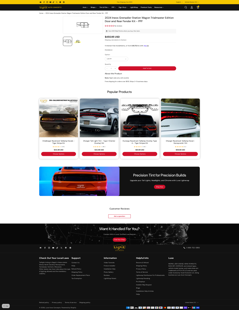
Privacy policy (57, 302)
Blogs (138, 288)
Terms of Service (142, 272)
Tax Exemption (77, 278)
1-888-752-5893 (193, 248)
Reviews (107, 275)
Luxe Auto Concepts (53, 308)
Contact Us (75, 263)
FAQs (73, 266)
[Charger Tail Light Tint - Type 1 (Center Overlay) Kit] (99, 118)
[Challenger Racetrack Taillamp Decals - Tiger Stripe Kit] (58, 118)
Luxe (171, 258)
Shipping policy (84, 302)
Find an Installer (109, 266)
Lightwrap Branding (143, 278)
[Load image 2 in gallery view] (77, 41)
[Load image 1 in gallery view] (67, 41)
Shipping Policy (77, 272)
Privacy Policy (141, 269)
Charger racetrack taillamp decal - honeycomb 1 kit (180, 142)
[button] (85, 7)
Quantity (108, 64)
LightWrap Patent (110, 278)
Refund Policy (76, 269)
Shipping (108, 40)
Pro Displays (140, 282)
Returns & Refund (142, 263)
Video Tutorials (109, 263)
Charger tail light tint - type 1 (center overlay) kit (99, 142)
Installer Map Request (144, 285)
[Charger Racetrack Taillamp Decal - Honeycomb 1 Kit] (180, 118)
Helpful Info (142, 258)
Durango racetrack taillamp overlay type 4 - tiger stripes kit (140, 142)
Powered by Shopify (69, 308)
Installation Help (109, 269)
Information (110, 258)
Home (41, 13)
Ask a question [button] (119, 216)
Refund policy (44, 302)
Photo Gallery (108, 272)
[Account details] (192, 7)
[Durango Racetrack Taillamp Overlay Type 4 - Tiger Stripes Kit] (139, 118)
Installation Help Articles (145, 291)
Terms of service (70, 302)
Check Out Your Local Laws (54, 258)
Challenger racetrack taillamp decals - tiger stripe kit (58, 142)
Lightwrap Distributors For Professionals (150, 275)
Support (76, 258)
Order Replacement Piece (81, 275)
